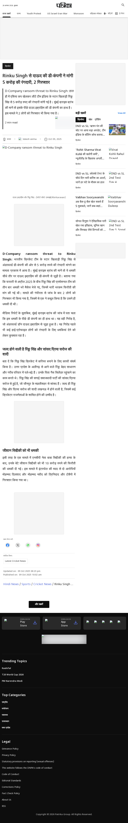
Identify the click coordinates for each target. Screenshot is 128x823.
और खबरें (39, 604)
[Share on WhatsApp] (28, 545)
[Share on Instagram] (38, 545)
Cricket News (42, 584)
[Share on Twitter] (17, 545)
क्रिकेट (8, 66)
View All (122, 113)
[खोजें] (123, 5)
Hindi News (11, 584)
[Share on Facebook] (7, 545)
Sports (26, 584)
